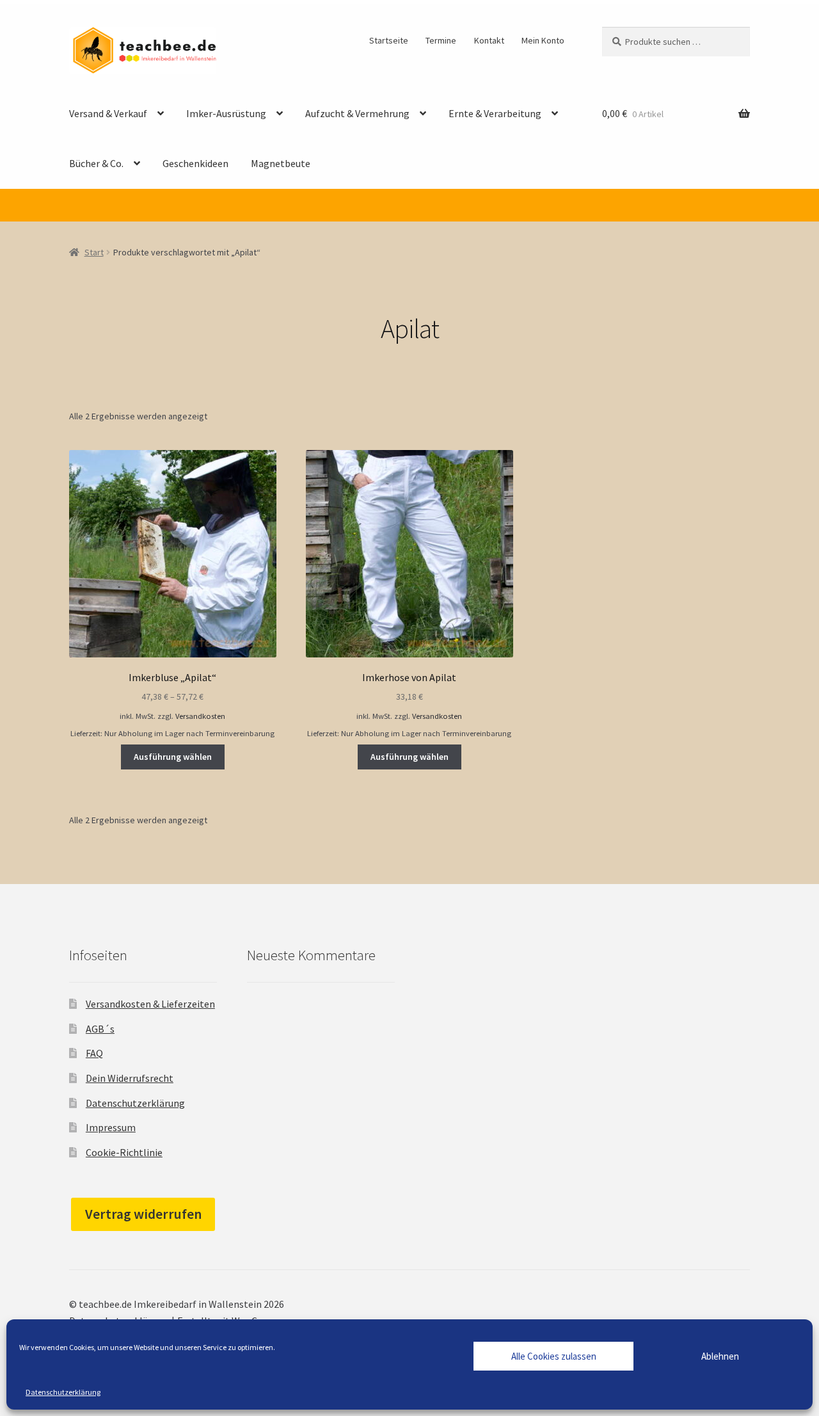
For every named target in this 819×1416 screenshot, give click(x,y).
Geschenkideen (195, 163)
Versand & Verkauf (108, 113)
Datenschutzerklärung (63, 1392)
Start (94, 252)
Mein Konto (542, 40)
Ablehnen (720, 1356)
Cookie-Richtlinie (124, 1152)
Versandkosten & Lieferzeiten (150, 1003)
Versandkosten (200, 716)
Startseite (388, 40)
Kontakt (489, 40)
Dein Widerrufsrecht (129, 1078)
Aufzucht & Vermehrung (357, 113)
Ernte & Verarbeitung (495, 113)
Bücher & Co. (96, 163)
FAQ (94, 1053)
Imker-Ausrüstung (226, 113)
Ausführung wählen (173, 756)
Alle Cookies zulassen (553, 1356)
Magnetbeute (280, 163)
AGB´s (100, 1028)
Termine (440, 40)
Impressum (111, 1127)
